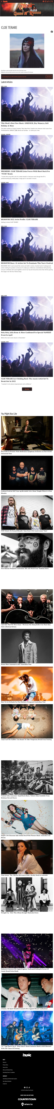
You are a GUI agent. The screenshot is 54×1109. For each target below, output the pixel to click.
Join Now (49, 76)
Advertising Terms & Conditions (9, 1072)
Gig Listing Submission (7, 1081)
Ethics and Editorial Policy (8, 1069)
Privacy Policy (5, 1064)
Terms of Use (5, 1067)
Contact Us (5, 1083)
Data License (23, 70)
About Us (4, 1062)
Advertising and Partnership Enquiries (10, 1078)
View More (27, 389)
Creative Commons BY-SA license (27, 72)
